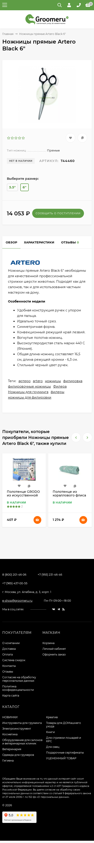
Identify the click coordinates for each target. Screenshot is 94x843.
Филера (60, 386)
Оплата (7, 654)
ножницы (53, 381)
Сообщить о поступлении (58, 213)
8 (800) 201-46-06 (14, 574)
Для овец (52, 747)
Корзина (48, 643)
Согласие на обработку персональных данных (19, 679)
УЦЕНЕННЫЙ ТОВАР (61, 758)
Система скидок (13, 660)
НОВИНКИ (10, 717)
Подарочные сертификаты (65, 752)
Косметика (10, 734)
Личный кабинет (54, 648)
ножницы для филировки (29, 397)
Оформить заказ (53, 654)
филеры (57, 392)
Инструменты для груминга (22, 723)
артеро (24, 381)
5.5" (12, 187)
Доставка (9, 648)
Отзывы (7, 671)
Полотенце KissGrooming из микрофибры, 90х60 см (70, 497)
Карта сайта (10, 695)
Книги (50, 732)
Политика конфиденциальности (18, 688)
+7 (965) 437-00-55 (14, 583)
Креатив (52, 717)
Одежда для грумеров (18, 755)
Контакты (9, 666)
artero (38, 381)
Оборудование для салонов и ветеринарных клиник (22, 741)
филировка (72, 381)
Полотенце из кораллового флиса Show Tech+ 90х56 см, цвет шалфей (23, 497)
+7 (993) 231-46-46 (50, 574)
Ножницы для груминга (28, 392)
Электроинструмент (16, 728)
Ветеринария (11, 749)
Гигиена (8, 760)
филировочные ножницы (29, 386)
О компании (11, 643)
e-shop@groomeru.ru (17, 600)
